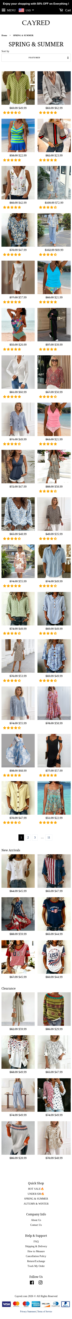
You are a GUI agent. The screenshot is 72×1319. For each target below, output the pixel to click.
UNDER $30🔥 (36, 1193)
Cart (67, 10)
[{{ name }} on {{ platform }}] (32, 1283)
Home (4, 36)
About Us (36, 1220)
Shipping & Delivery (36, 1246)
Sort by (5, 51)
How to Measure (36, 1251)
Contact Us (36, 1225)
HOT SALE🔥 (36, 1188)
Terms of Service (44, 1311)
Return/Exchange (36, 1261)
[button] (12, 112)
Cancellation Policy (36, 1256)
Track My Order (36, 1266)
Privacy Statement (28, 1311)
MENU (11, 10)
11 (48, 837)
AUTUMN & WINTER (36, 1203)
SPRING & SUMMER (36, 1198)
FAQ (36, 1241)
